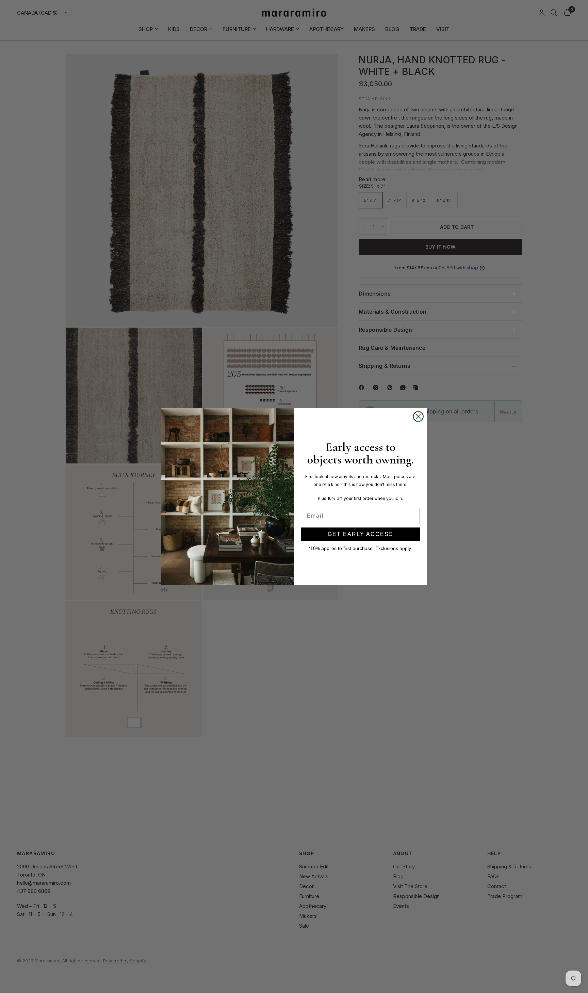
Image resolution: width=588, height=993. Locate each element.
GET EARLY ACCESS (360, 534)
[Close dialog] (418, 416)
